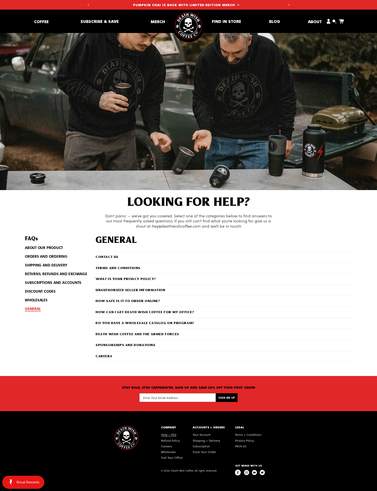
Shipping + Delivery (206, 440)
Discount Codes (40, 291)
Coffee (41, 21)
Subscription (201, 446)
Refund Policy (170, 440)
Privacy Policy (244, 440)
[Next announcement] (289, 5)
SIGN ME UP (226, 397)
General (33, 308)
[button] (41, 21)
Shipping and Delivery (46, 265)
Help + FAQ (168, 434)
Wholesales (36, 300)
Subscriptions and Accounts (53, 282)
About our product (44, 247)
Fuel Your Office (172, 457)
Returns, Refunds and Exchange (56, 273)
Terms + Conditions (248, 434)
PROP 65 (241, 446)
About (315, 21)
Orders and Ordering (46, 256)
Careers (166, 446)
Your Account (201, 434)
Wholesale (168, 452)
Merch (158, 21)
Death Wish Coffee (182, 470)
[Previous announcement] (88, 5)
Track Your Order (204, 452)
